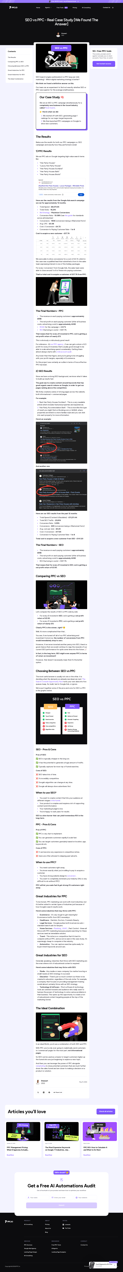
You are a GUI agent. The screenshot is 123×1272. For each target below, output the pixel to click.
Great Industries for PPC (16, 70)
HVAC (65, 928)
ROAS (42, 327)
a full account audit (64, 352)
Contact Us (106, 7)
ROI (41, 330)
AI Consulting (86, 7)
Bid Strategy (45, 212)
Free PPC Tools (56, 1245)
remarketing (41, 1066)
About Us (48, 1228)
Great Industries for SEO (16, 74)
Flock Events (50, 108)
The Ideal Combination (15, 79)
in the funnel (55, 800)
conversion (71, 876)
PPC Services (28, 1245)
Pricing (75, 7)
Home (38, 7)
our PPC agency (57, 344)
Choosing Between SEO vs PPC (18, 66)
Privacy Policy (88, 1266)
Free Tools (62, 7)
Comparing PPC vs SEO (16, 62)
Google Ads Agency (30, 1248)
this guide (69, 215)
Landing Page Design (30, 1252)
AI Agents (55, 1248)
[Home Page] (13, 7)
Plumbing (57, 928)
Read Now (10, 1155)
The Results (12, 57)
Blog (46, 1232)
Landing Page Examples (59, 1252)
